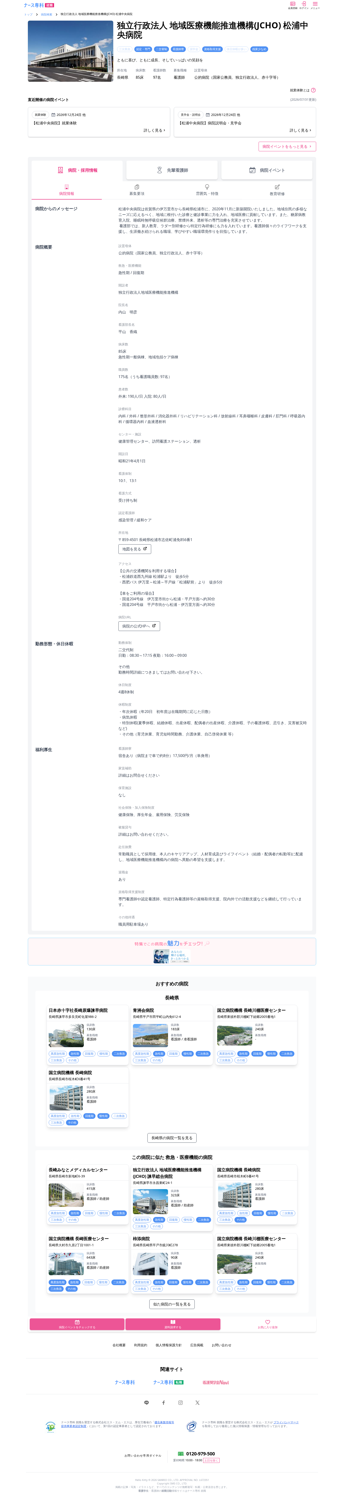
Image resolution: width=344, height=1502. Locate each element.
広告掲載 (196, 1345)
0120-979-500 (200, 1453)
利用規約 (140, 1345)
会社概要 (119, 1345)
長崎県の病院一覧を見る (172, 1137)
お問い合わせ (221, 1345)
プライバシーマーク (286, 1422)
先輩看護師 (177, 170)
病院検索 (46, 14)
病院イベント (272, 170)
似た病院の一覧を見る (172, 1304)
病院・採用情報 (83, 170)
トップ (28, 14)
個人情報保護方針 (169, 1345)
